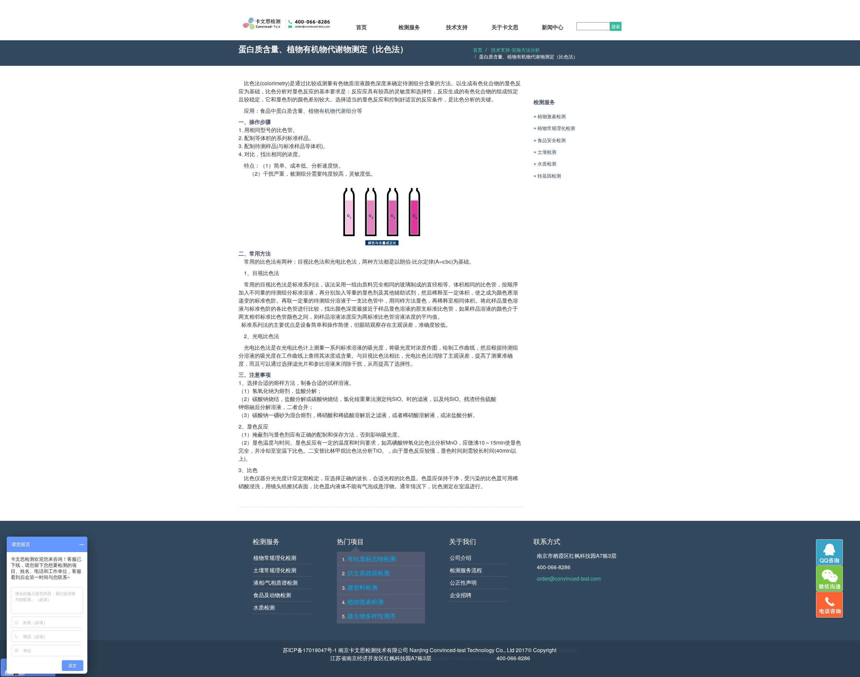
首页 (477, 49)
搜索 (615, 26)
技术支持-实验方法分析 (515, 49)
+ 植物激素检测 (549, 116)
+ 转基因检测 (547, 175)
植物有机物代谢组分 (332, 111)
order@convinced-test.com (569, 578)
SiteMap (567, 650)
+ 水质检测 (544, 163)
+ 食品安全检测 (549, 140)
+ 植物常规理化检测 (554, 128)
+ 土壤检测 (544, 151)
